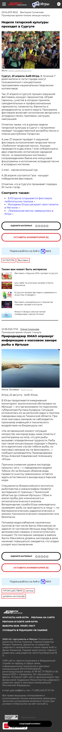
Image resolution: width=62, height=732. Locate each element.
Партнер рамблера (28, 717)
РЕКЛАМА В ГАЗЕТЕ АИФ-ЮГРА (20, 621)
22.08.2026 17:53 (10, 329)
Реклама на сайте (43, 617)
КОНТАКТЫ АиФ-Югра (15, 617)
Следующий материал (29, 724)
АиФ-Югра (27, 389)
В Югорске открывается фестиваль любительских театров (28, 200)
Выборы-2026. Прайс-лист (18, 625)
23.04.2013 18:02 (10, 12)
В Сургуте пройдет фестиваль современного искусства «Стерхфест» (35, 293)
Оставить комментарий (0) (31, 237)
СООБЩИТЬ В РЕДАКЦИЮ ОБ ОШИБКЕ (24, 630)
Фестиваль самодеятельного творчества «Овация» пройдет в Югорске (33, 303)
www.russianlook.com (19, 70)
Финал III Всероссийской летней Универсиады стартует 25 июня (29, 313)
